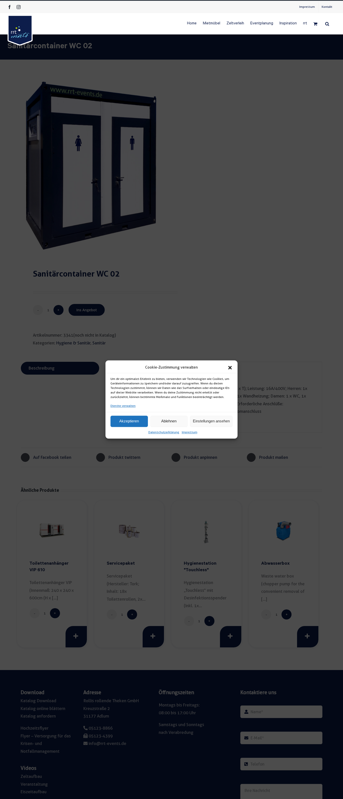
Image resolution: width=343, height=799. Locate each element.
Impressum (189, 432)
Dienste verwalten (123, 406)
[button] (230, 367)
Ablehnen (169, 421)
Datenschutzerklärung (163, 432)
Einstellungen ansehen (211, 421)
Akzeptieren (129, 421)
